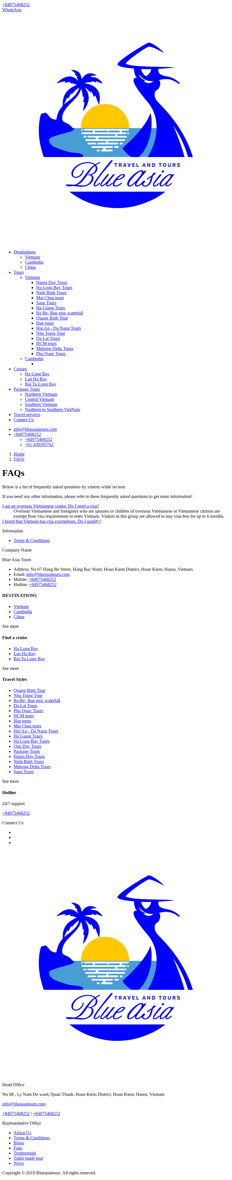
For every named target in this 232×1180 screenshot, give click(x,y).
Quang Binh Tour (52, 318)
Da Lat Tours (48, 338)
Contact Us (24, 419)
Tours (19, 272)
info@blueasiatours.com (35, 429)
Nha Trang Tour (50, 333)
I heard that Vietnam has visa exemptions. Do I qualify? (51, 521)
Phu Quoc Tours (51, 353)
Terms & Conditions (32, 540)
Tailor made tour (28, 1158)
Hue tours (45, 323)
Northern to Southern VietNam (52, 409)
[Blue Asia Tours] (116, 242)
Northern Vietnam (41, 394)
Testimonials (25, 1153)
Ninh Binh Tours (51, 292)
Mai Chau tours (50, 297)
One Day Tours (27, 746)
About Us (22, 1132)
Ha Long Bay (37, 374)
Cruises (20, 368)
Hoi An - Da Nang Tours (58, 328)
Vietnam (32, 257)
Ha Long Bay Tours (54, 287)
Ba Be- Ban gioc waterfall (59, 313)
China (30, 267)
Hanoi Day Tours (51, 282)
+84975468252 (27, 434)
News (19, 1163)
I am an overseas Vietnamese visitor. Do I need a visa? (50, 506)
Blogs (19, 1142)
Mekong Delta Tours (54, 348)
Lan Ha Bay (36, 379)
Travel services (27, 414)
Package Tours (27, 389)
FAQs (19, 459)
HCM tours (46, 343)
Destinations (25, 252)
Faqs (18, 1148)
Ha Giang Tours (50, 307)
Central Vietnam (39, 399)
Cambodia (34, 262)
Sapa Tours (46, 302)
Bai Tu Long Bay (40, 384)
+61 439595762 (39, 444)
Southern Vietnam (41, 404)
